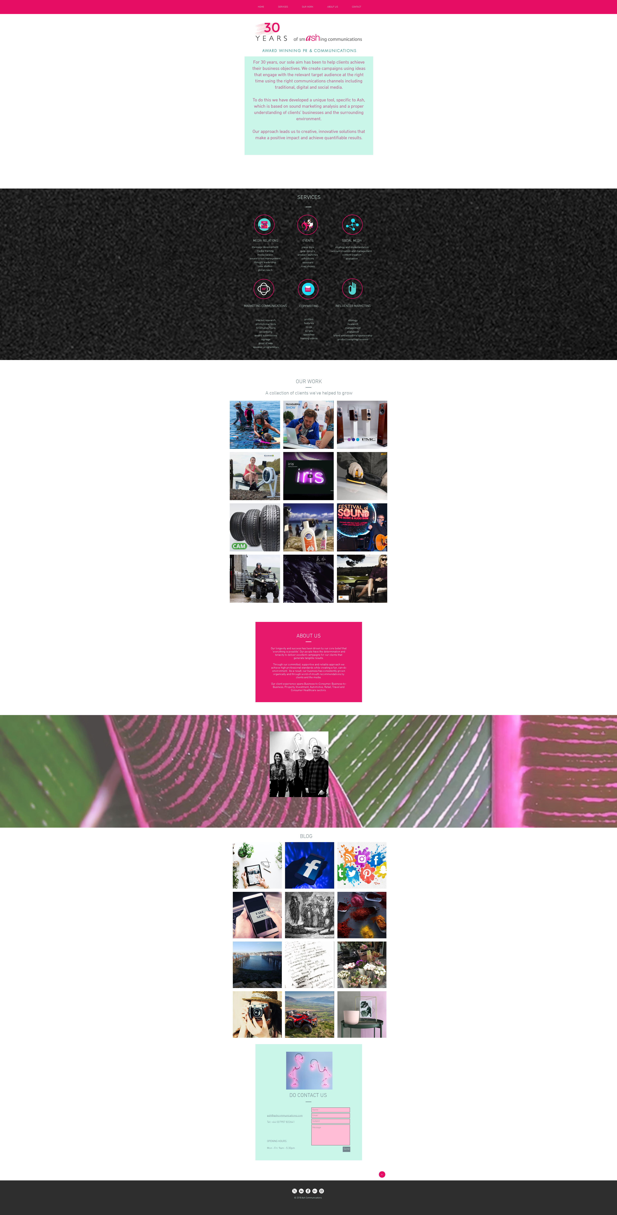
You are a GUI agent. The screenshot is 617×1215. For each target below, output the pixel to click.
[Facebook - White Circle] (308, 1191)
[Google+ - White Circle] (314, 1191)
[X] (294, 1191)
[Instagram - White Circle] (321, 1191)
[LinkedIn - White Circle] (301, 1191)
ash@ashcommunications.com (285, 1115)
